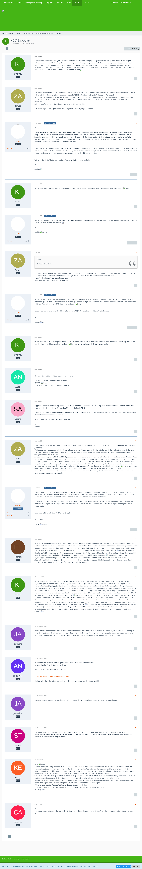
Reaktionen (10, 513)
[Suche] (136, 3)
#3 (136, 123)
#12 (136, 488)
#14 (136, 577)
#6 (136, 252)
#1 (136, 56)
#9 (136, 369)
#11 (136, 441)
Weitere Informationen (124, 866)
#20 (136, 804)
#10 (136, 401)
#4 (136, 184)
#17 (136, 696)
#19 (136, 760)
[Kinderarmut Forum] (71, 18)
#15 (136, 626)
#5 (136, 216)
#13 (136, 539)
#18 (136, 728)
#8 (136, 337)
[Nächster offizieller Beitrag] (135, 174)
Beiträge (9, 148)
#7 (136, 295)
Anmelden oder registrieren (120, 3)
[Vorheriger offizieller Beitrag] (132, 242)
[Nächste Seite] (13, 48)
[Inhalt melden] (135, 78)
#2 (136, 88)
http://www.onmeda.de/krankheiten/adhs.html (52, 676)
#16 (136, 658)
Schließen (136, 866)
